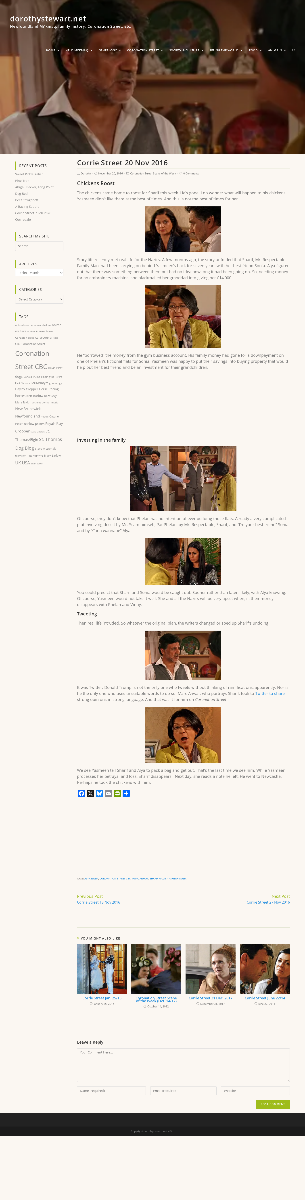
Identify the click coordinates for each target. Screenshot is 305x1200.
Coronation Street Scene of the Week (153, 173)
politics (39, 424)
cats (55, 337)
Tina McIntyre (35, 455)
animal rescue (24, 325)
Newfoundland (27, 416)
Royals (50, 423)
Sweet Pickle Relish (29, 174)
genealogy (55, 383)
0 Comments (191, 173)
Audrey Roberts (36, 331)
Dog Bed (21, 193)
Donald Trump (31, 376)
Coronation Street (33, 344)
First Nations (22, 383)
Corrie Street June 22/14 (265, 998)
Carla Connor (43, 338)
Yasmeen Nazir (176, 878)
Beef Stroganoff (26, 200)
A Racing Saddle (27, 206)
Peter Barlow (24, 424)
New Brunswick (28, 408)
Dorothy (86, 173)
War (33, 463)
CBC (18, 344)
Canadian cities (24, 337)
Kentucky (50, 396)
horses (20, 395)
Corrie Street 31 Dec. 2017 (210, 998)
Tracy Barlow (52, 455)
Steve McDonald (45, 449)
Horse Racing (49, 389)
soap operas (38, 431)
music (54, 402)
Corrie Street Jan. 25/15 (101, 998)
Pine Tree (22, 180)
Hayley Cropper (26, 389)
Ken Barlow (34, 396)
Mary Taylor (23, 402)
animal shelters (42, 325)
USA (26, 463)
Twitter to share (270, 693)
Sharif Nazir (158, 878)
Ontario (54, 416)
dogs (19, 376)
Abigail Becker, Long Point (34, 187)
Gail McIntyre (39, 383)
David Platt (55, 368)
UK (18, 463)
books (49, 331)
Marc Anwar (140, 878)
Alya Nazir (91, 878)
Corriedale (23, 219)
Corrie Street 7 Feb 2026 (33, 213)
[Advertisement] (183, 406)
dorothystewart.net (70, 23)
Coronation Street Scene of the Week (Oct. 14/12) (156, 1000)
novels (44, 416)
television (20, 455)
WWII (40, 463)
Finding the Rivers (51, 376)
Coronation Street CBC (115, 878)
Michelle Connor (40, 402)
